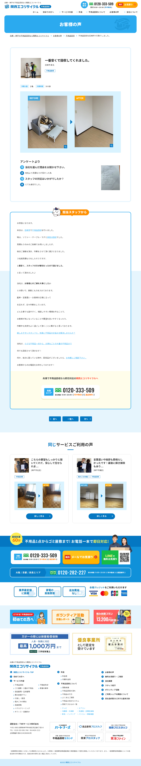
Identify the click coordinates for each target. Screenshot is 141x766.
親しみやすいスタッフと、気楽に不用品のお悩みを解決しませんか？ (46, 333)
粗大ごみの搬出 (21, 701)
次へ (86, 418)
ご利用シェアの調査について (116, 694)
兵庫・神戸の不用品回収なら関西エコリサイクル (29, 35)
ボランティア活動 (112, 689)
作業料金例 (66, 679)
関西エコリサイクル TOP (24, 672)
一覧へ (71, 418)
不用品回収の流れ (69, 691)
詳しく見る (39, 516)
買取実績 (65, 687)
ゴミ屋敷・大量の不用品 (24, 688)
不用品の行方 (67, 694)
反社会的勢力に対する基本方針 (117, 698)
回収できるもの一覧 (69, 704)
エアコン (82, 708)
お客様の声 (114, 12)
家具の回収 (52, 237)
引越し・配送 (20, 698)
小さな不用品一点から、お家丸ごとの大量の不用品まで (48, 343)
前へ (55, 418)
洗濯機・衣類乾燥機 (86, 711)
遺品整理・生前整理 (22, 691)
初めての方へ (48, 12)
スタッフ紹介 (110, 685)
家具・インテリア (68, 714)
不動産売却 (44, 685)
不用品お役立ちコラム (70, 701)
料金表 (64, 676)
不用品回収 (70, 35)
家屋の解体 (44, 688)
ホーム (35, 12)
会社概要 (108, 681)
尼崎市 (27, 230)
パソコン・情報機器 (86, 714)
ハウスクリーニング (22, 708)
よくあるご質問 (68, 697)
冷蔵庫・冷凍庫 (68, 711)
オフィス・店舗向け (22, 711)
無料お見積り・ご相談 (114, 676)
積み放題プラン (21, 695)
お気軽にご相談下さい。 (76, 357)
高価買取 (18, 705)
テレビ (64, 708)
